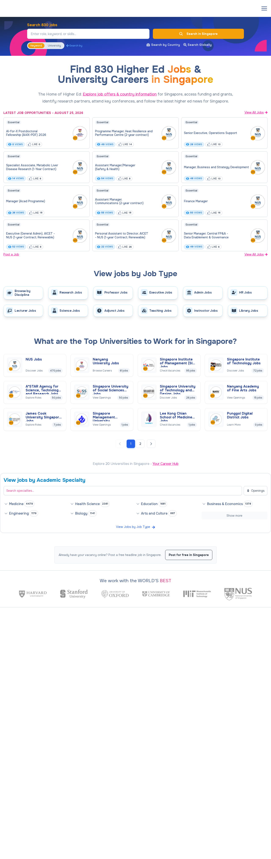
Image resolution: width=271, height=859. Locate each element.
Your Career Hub (165, 464)
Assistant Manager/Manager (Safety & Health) (115, 167)
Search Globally (200, 45)
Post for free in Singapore (189, 555)
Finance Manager (196, 201)
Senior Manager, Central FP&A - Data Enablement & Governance (206, 235)
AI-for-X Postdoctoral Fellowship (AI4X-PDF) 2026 (26, 133)
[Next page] (151, 444)
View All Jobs (254, 112)
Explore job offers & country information (120, 94)
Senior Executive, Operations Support (210, 133)
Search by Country (165, 45)
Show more (234, 515)
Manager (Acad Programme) (25, 201)
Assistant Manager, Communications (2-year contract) (119, 201)
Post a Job (11, 254)
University (54, 45)
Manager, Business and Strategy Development (216, 167)
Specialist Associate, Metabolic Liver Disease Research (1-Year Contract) (32, 167)
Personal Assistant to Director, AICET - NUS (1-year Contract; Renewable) (121, 235)
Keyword (36, 45)
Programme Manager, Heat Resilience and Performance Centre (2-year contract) (124, 133)
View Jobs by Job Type (133, 527)
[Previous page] (120, 444)
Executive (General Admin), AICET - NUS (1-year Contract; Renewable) (30, 235)
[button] (264, 8)
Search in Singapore (202, 34)
